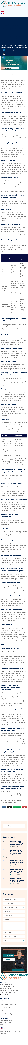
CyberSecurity (5, 1007)
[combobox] (2, 11)
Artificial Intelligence (10, 899)
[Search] (24, 825)
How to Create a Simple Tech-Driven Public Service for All (17, 871)
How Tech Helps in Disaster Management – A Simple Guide (17, 880)
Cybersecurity (9, 903)
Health (6, 924)
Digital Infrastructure (8, 1001)
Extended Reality (9, 916)
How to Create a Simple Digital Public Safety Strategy (17, 862)
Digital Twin (18, 47)
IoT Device (8, 928)
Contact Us (8, 959)
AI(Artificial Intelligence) (9, 1004)
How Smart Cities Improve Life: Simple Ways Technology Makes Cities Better (16, 852)
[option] (2, 13)
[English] (2, 11)
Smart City (24, 47)
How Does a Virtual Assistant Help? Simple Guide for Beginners (17, 843)
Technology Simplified (11, 936)
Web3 (6, 940)
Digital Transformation (8, 47)
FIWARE (7, 920)
